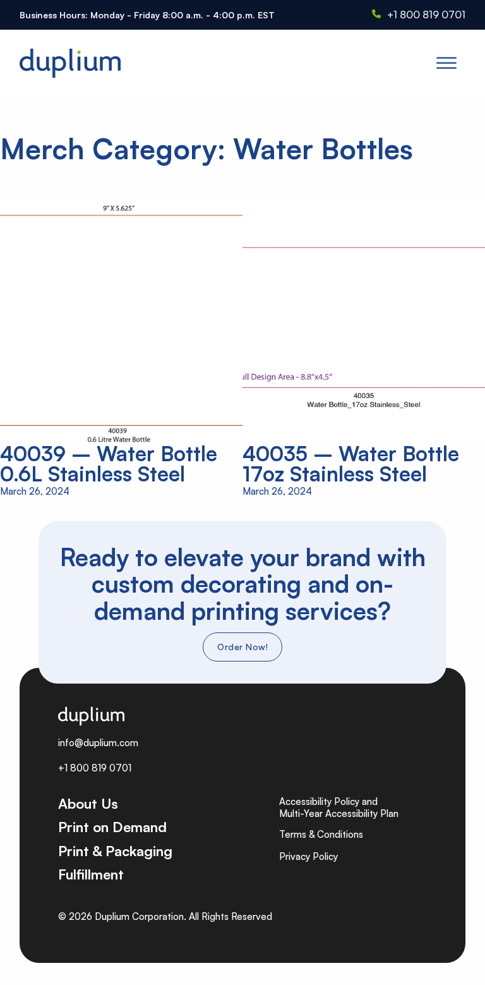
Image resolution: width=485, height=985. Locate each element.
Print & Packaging (115, 850)
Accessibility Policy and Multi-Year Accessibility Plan (338, 807)
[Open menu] (446, 63)
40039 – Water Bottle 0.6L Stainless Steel (108, 463)
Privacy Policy (308, 856)
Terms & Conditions (321, 834)
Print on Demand (112, 826)
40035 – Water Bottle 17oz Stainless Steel (350, 463)
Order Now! (242, 646)
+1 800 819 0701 (426, 14)
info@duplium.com (98, 743)
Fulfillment (91, 874)
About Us (88, 803)
